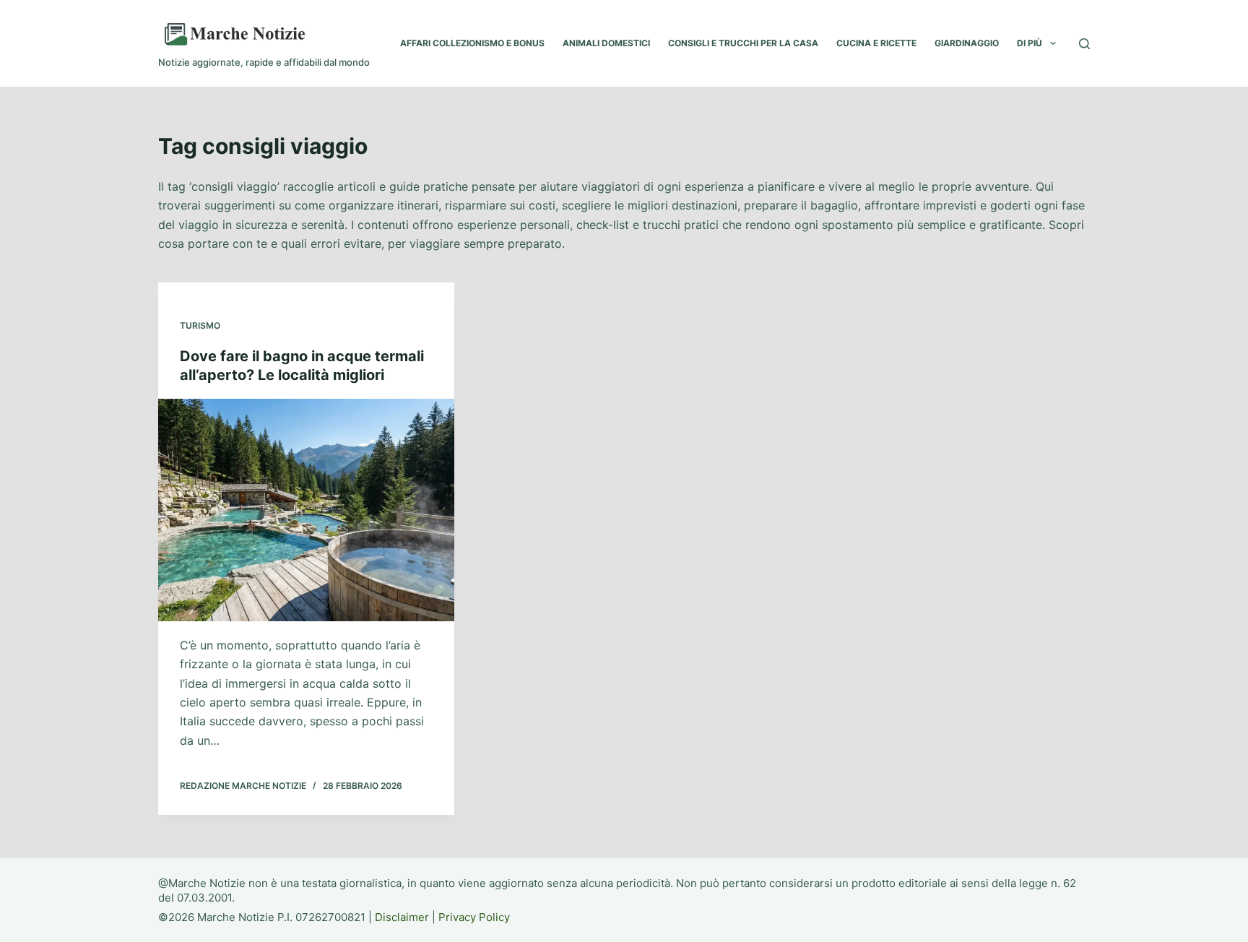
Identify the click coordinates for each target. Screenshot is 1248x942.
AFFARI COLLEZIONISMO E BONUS (472, 43)
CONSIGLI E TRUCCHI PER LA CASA (743, 43)
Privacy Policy (474, 917)
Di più (1029, 43)
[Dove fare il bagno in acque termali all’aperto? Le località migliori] (306, 510)
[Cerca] (1084, 43)
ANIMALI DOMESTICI (606, 43)
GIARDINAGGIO (967, 43)
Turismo (200, 325)
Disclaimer (402, 917)
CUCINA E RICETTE (876, 43)
